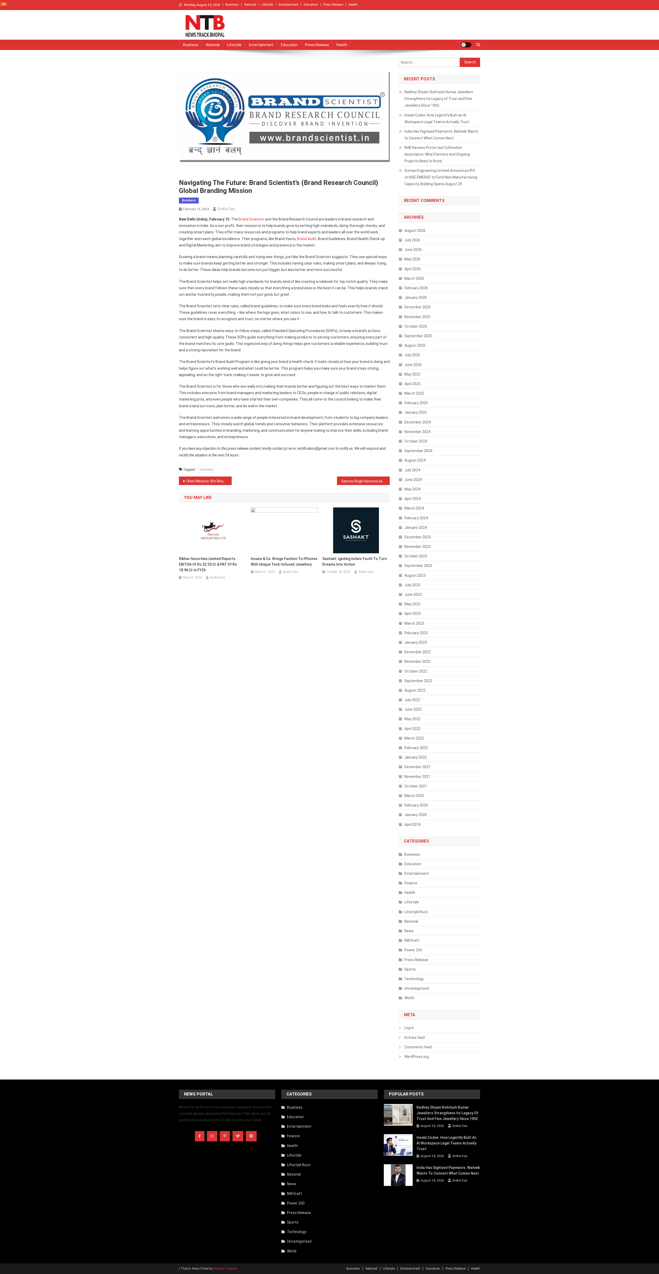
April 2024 (412, 499)
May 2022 (412, 719)
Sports (410, 969)
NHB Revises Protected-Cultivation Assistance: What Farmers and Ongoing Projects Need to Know (437, 154)
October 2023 (415, 556)
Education (311, 4)
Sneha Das (226, 209)
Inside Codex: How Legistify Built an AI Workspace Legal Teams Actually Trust (436, 118)
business (206, 469)
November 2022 (417, 661)
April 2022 (412, 729)
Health (353, 4)
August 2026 (415, 230)
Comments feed (418, 1047)
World (409, 998)
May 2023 (412, 604)
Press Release (333, 4)
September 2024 (418, 451)
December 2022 (417, 652)
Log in (409, 1028)
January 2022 (415, 757)
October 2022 (415, 671)
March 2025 (414, 393)
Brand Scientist (251, 219)
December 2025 (417, 307)
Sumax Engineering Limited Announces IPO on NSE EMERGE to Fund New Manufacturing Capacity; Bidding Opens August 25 (440, 177)
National (250, 4)
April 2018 (412, 824)
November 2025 (417, 317)
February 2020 (416, 805)
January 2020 (415, 815)
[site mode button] (466, 44)
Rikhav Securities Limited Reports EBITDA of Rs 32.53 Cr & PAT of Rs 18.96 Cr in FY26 (208, 564)
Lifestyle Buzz (416, 912)
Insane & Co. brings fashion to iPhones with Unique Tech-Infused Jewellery (284, 561)
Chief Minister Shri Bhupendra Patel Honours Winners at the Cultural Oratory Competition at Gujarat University (209, 481)
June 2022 (413, 709)
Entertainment (288, 4)
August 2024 (415, 460)
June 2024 (413, 480)
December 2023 (417, 537)
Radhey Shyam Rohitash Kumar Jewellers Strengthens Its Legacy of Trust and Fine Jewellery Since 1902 (438, 98)
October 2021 (415, 786)
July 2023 (412, 585)
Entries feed (414, 1037)
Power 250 (413, 950)
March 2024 (414, 508)
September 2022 (418, 681)
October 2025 (415, 326)
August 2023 (415, 575)
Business (232, 4)
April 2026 (412, 269)
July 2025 (412, 355)
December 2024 (417, 422)
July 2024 (412, 470)
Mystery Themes (225, 1268)
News (409, 931)
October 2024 (415, 441)
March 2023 (414, 623)
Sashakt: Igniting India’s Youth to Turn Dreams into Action (354, 561)
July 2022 (412, 700)
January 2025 (415, 412)
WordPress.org (416, 1057)
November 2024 (417, 432)
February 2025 (416, 403)
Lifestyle (267, 4)
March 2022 (414, 738)
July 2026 (412, 240)
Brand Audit (306, 239)
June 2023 (413, 594)
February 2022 (416, 748)
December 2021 (417, 767)
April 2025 (412, 384)
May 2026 (412, 259)
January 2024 (415, 527)
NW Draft (411, 940)
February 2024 (416, 518)
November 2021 (417, 777)
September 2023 (418, 566)
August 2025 (415, 345)
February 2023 (416, 633)
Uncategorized (416, 988)
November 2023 (417, 547)
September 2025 (418, 336)
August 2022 (415, 690)
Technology (414, 979)
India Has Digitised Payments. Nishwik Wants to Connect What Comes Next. (441, 134)
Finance (410, 883)
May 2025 (412, 374)
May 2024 (412, 489)
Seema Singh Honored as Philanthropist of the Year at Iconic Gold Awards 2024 (365, 481)
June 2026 (413, 250)
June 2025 (413, 365)
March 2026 (414, 278)
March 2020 (414, 796)
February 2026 (416, 288)
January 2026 (415, 297)
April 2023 (412, 613)
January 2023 (415, 642)
